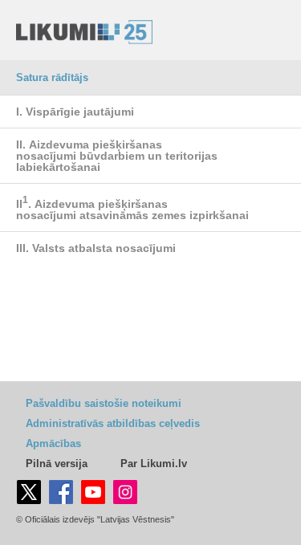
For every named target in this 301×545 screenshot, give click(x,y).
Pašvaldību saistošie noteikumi (103, 403)
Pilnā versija (56, 464)
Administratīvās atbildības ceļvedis (113, 423)
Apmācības (53, 443)
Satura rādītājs (52, 77)
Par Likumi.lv (153, 464)
